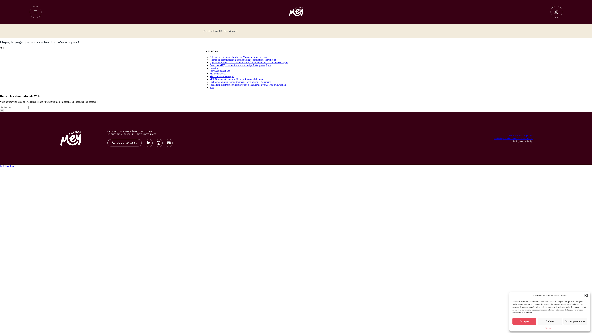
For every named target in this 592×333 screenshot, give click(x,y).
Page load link (7, 166)
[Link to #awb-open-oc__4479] (35, 12)
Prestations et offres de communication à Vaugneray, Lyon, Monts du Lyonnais (248, 84)
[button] (585, 295)
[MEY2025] (296, 7)
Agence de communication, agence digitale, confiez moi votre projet (243, 59)
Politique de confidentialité (513, 138)
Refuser (550, 321)
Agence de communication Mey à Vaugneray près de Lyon (238, 57)
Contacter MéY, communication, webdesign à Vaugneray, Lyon (240, 65)
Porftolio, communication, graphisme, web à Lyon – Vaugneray (240, 82)
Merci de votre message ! (222, 76)
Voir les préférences (575, 321)
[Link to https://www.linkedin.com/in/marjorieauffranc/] (149, 143)
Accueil (207, 31)
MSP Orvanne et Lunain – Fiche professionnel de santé (236, 79)
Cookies (548, 328)
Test (212, 87)
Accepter (524, 321)
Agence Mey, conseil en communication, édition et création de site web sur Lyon (249, 62)
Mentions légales (218, 73)
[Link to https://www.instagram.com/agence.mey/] (159, 143)
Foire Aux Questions (220, 71)
